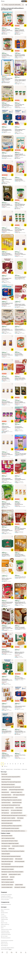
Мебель (2, 910)
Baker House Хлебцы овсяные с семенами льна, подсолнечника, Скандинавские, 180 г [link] (7, 205)
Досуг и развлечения (5, 909)
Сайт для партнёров (5, 899)
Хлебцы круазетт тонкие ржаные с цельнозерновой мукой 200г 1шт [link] (20, 378)
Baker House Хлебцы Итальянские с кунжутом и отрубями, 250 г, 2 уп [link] (7, 230)
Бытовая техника (4, 912)
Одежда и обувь (4, 917)
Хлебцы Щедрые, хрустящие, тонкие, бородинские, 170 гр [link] (6, 555)
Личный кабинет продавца (6, 894)
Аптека (2, 921)
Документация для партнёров (7, 897)
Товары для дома (4, 919)
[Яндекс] (10, 949)
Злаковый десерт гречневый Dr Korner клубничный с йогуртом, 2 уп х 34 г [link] (20, 427)
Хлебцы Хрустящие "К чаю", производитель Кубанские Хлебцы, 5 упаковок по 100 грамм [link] (7, 156)
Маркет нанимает (4, 943)
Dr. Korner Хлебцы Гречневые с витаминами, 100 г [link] (7, 55)
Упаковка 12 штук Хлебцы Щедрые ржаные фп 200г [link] (20, 55)
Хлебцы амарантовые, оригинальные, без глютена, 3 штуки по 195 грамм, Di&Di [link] (7, 479)
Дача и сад (3, 926)
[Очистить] (22, 4)
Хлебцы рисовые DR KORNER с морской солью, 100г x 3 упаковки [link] (7, 30)
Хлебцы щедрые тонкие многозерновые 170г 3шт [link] (7, 130)
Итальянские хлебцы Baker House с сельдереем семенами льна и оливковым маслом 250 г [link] (7, 79)
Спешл (7, 952)
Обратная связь (4, 942)
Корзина (21, 952)
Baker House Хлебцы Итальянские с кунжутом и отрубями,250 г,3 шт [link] (7, 402)
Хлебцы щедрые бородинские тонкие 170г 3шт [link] (7, 680)
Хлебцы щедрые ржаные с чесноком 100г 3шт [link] (20, 130)
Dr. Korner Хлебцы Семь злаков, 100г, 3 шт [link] (19, 105)
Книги (2, 927)
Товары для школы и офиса (6, 929)
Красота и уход (4, 922)
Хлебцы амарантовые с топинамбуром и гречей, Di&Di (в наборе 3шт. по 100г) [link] (7, 707)
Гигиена (2, 914)
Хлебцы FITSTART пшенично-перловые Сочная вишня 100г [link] (7, 755)
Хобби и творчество (5, 924)
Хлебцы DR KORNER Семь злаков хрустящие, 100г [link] (20, 205)
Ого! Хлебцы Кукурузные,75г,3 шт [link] (19, 504)
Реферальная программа (6, 904)
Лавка (11, 952)
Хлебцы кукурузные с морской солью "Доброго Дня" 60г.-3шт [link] (7, 254)
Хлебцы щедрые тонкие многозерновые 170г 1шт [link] (6, 731)
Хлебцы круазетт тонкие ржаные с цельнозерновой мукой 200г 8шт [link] (20, 305)
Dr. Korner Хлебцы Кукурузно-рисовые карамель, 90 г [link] (19, 354)
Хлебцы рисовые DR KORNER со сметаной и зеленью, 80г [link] (6, 504)
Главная (2, 952)
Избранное (16, 952)
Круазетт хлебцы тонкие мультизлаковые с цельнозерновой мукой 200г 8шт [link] (7, 579)
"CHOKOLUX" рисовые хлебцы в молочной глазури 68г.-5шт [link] (7, 628)
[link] (4, 774)
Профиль (25, 952)
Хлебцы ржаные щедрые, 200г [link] (7, 180)
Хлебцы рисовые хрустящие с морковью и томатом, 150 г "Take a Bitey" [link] (20, 454)
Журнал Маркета (4, 945)
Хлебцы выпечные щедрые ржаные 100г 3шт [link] (20, 707)
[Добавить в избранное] (12, 12)
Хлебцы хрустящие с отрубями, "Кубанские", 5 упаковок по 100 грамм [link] (20, 330)
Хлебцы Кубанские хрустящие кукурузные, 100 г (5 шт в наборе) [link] (7, 105)
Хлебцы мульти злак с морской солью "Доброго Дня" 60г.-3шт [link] (20, 555)
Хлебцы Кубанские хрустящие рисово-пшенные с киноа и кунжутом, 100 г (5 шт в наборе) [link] (7, 652)
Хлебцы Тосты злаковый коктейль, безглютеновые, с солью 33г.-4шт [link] (20, 628)
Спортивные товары (5, 931)
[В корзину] (12, 25)
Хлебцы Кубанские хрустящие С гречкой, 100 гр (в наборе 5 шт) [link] (7, 330)
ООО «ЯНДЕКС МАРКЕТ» (9, 947)
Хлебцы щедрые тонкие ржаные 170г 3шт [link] (6, 279)
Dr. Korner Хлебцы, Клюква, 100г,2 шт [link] (20, 755)
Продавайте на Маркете (6, 896)
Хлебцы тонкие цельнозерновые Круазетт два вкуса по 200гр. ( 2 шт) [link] (20, 479)
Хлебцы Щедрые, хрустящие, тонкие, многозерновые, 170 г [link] (6, 378)
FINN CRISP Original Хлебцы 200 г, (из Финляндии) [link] (20, 529)
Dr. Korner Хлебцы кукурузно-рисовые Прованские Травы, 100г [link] (20, 179)
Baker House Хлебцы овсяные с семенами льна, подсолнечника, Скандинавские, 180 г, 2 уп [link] (20, 402)
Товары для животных (5, 932)
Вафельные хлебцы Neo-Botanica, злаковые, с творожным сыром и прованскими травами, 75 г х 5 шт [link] (20, 653)
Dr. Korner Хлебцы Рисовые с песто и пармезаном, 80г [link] (20, 277)
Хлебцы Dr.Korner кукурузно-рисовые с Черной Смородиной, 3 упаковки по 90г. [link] (6, 427)
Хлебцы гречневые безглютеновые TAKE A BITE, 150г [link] (20, 731)
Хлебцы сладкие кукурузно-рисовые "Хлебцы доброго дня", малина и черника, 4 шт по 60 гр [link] (20, 80)
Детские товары (4, 936)
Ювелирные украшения (5, 937)
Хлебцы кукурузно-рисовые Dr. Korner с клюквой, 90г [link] (7, 603)
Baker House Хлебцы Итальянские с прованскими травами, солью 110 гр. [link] (20, 678)
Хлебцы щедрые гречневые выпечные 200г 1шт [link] (7, 304)
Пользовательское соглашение (7, 940)
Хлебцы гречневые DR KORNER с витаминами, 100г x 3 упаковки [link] (19, 30)
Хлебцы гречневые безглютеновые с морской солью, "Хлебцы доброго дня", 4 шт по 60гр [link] (7, 530)
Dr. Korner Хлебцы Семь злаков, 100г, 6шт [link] (19, 230)
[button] (26, 5)
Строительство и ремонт (6, 934)
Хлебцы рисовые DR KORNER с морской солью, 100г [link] (20, 155)
